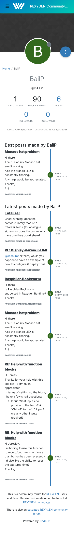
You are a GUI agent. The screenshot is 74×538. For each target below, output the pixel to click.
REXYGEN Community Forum (49, 6)
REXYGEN (52, 494)
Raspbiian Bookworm (23, 279)
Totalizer (12, 213)
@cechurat (12, 255)
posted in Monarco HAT (18, 194)
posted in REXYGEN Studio (19, 423)
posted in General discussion (21, 241)
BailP (58, 173)
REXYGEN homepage (36, 502)
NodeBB (44, 521)
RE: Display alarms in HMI (26, 250)
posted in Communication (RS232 (23, 304)
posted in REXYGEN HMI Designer (22, 270)
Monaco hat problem (22, 152)
